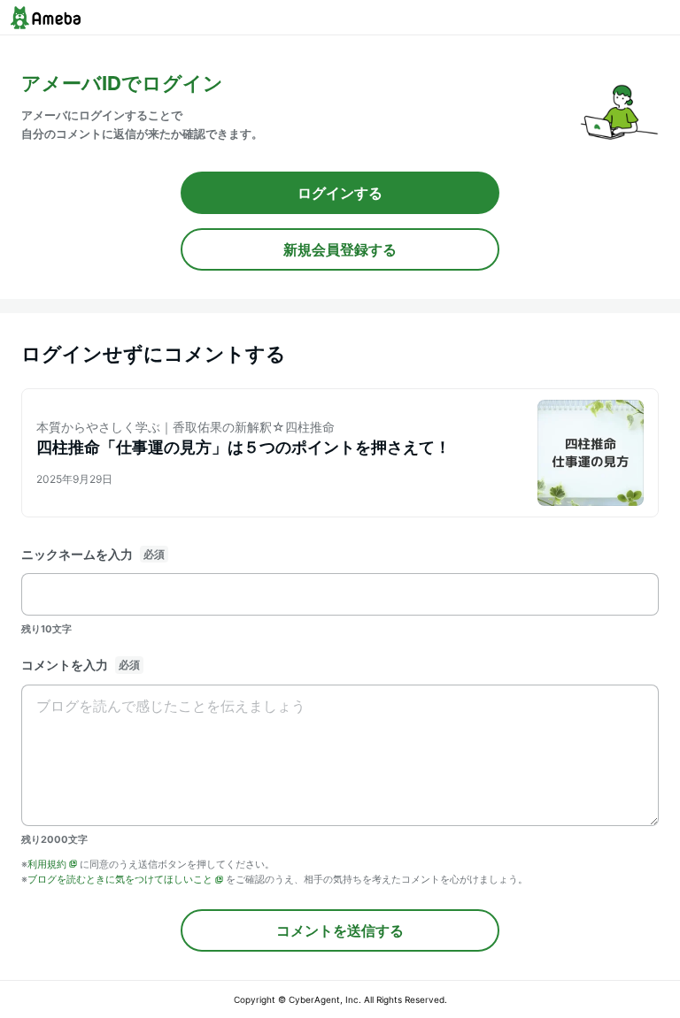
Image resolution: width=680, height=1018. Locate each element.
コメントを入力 (64, 664)
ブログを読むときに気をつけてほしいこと (119, 879)
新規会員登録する (340, 249)
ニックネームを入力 (77, 554)
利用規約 (46, 864)
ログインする (340, 193)
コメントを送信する (340, 930)
